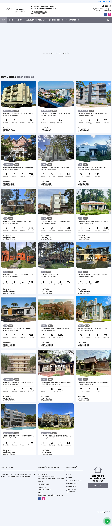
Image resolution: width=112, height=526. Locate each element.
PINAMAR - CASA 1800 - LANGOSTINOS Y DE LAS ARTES (93, 221)
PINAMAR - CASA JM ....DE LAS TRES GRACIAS (93, 382)
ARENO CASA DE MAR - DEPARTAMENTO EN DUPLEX (18, 436)
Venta (19, 20)
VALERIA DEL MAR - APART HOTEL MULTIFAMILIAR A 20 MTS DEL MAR (56, 382)
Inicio (10, 20)
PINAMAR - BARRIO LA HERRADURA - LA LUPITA (18, 275)
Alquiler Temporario (36, 20)
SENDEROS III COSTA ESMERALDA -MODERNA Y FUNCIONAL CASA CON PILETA (93, 167)
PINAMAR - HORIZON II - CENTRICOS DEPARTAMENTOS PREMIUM (18, 382)
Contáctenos (72, 20)
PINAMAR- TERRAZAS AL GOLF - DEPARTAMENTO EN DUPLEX (18, 167)
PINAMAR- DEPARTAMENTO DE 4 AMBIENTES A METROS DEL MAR (18, 114)
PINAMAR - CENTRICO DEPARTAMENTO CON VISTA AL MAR (56, 114)
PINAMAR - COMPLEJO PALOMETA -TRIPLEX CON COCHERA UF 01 (56, 167)
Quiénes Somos (56, 20)
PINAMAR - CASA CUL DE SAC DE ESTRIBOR (18, 328)
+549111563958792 (40, 12)
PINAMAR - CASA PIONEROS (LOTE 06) (17, 221)
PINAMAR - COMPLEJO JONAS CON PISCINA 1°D (93, 114)
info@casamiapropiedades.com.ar (43, 8)
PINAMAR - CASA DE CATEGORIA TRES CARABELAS (93, 275)
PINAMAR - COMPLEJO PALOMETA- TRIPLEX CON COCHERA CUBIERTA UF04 (93, 328)
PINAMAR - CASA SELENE (50, 275)
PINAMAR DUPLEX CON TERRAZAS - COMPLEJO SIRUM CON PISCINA (56, 221)
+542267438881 (40, 13)
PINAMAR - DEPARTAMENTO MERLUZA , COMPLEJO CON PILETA (56, 436)
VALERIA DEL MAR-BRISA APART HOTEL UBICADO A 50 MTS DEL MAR (56, 328)
